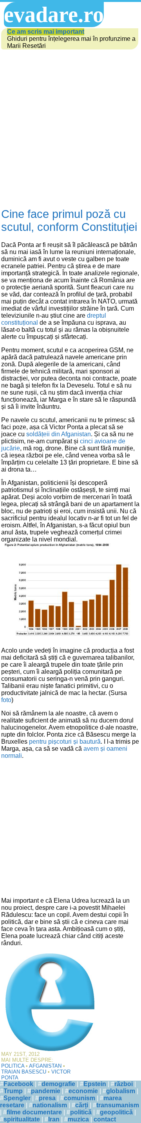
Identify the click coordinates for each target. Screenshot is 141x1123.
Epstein (94, 1084)
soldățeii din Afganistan (58, 434)
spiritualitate (22, 1119)
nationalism (50, 1105)
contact (105, 1119)
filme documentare (34, 1112)
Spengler (17, 1098)
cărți (81, 1105)
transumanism (117, 1105)
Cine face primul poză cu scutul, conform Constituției (69, 220)
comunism (79, 1098)
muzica (78, 1119)
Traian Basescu (23, 1072)
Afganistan (45, 1066)
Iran (54, 1119)
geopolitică (116, 1112)
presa (47, 1098)
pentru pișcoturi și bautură (65, 741)
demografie (58, 1084)
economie (83, 1091)
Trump (13, 1091)
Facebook (18, 1084)
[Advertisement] (70, 129)
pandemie (45, 1091)
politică (81, 1112)
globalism (120, 1091)
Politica (12, 1066)
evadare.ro (54, 14)
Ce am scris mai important (45, 31)
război (123, 1084)
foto (6, 700)
